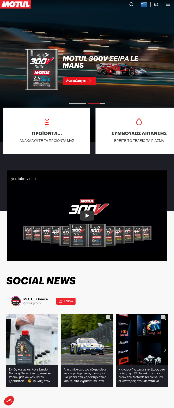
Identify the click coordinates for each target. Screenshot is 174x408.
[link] (87, 70)
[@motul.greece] (15, 301)
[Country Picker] (144, 4)
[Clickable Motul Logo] (15, 4)
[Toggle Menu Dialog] (168, 4)
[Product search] (131, 4)
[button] (9, 401)
